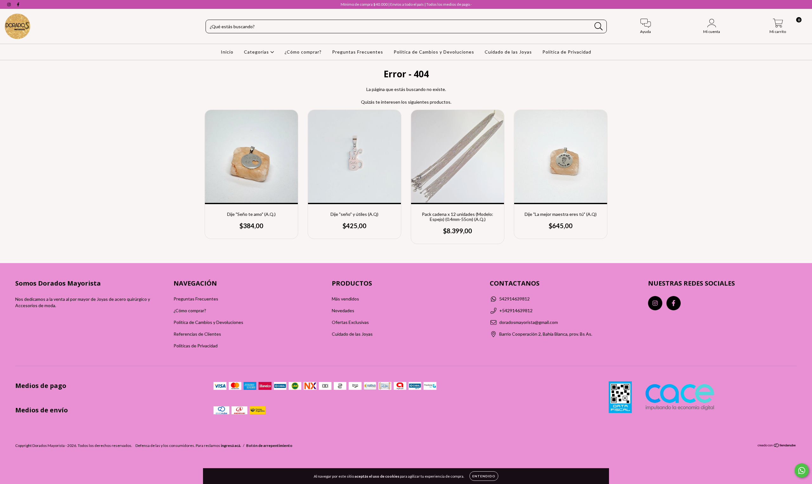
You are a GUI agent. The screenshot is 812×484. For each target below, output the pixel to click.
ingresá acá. (231, 445)
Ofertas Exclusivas (350, 322)
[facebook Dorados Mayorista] (18, 4)
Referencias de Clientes (197, 334)
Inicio (227, 52)
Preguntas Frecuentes (357, 52)
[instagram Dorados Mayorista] (9, 4)
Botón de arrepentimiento (269, 445)
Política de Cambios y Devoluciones (434, 52)
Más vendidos (345, 298)
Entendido (483, 476)
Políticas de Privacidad (196, 345)
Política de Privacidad (566, 52)
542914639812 (514, 298)
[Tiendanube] (777, 446)
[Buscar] (598, 26)
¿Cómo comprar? (303, 52)
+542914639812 (516, 310)
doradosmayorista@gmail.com (528, 322)
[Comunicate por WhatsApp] (802, 470)
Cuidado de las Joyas (508, 52)
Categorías (257, 52)
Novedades (343, 310)
